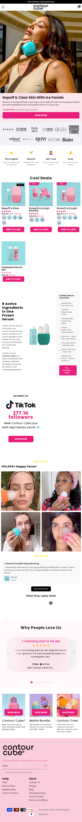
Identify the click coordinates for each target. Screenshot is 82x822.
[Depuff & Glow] (13, 194)
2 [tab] (31, 682)
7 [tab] (40, 682)
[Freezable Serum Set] (13, 253)
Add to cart (13, 279)
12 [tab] (49, 682)
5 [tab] (37, 682)
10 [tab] (45, 682)
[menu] (3, 7)
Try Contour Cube (68, 370)
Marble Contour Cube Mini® (41, 667)
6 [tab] (38, 682)
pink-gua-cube (4, 222)
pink (4, 217)
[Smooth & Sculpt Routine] (41, 194)
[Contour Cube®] (13, 705)
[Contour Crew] (68, 705)
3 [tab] (33, 682)
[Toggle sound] (51, 603)
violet (14, 217)
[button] (10, 109)
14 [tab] (52, 682)
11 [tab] (47, 682)
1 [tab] (29, 682)
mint (9, 217)
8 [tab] (42, 682)
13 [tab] (50, 682)
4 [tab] (35, 682)
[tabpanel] (41, 654)
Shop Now (41, 115)
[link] (8, 129)
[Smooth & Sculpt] (68, 194)
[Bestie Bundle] (41, 705)
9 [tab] (44, 682)
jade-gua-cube (20, 217)
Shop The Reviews (41, 589)
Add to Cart (13, 229)
